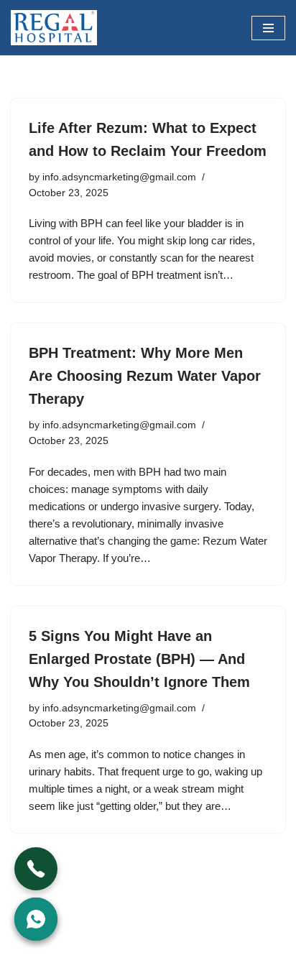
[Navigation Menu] (268, 28)
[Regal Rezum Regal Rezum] (54, 27)
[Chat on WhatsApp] (35, 919)
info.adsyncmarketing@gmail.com (119, 177)
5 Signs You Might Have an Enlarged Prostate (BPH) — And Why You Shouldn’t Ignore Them (139, 659)
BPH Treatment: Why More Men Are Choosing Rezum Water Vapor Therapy (145, 376)
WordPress (130, 940)
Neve (23, 940)
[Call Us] (35, 868)
